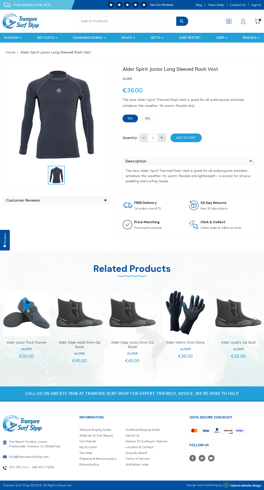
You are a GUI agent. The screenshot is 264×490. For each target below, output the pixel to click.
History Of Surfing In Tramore (147, 441)
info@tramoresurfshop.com (29, 457)
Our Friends (87, 441)
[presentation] (56, 175)
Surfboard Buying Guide (143, 430)
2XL (130, 118)
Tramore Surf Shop (16, 485)
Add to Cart (186, 138)
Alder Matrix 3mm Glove (185, 342)
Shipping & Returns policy (97, 458)
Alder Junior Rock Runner (27, 342)
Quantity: (130, 137)
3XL (148, 118)
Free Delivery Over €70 (32, 5)
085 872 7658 (43, 467)
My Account (88, 447)
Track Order (216, 4)
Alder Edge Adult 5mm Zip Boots (79, 344)
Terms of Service (138, 458)
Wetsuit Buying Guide (95, 430)
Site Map (85, 453)
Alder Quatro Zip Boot (238, 342)
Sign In (256, 4)
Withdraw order (137, 464)
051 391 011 (19, 467)
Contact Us (238, 4)
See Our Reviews (161, 5)
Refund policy (89, 464)
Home (10, 52)
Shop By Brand (136, 453)
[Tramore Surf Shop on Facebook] (192, 458)
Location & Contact (139, 447)
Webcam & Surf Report (96, 435)
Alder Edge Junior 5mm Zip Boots (132, 344)
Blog (199, 4)
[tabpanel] (56, 114)
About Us (132, 435)
